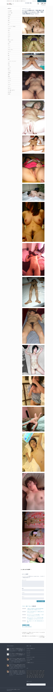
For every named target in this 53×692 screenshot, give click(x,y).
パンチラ (37, 673)
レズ (8, 57)
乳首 (39, 674)
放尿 (8, 59)
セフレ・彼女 (25, 606)
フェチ (9, 86)
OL (33, 670)
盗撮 (8, 74)
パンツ (40, 673)
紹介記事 (9, 92)
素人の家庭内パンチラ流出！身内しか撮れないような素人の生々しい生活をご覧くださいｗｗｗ (17, 672)
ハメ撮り (9, 41)
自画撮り (9, 72)
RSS (38, 4)
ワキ (8, 37)
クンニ (9, 45)
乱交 (8, 43)
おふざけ (9, 80)
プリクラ (9, 78)
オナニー (9, 51)
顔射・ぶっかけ (10, 39)
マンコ (30, 674)
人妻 (8, 18)
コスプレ (9, 70)
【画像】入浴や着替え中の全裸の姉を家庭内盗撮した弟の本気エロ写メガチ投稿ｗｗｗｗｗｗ (35, 609)
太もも (32, 675)
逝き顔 (30, 626)
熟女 (8, 20)
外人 (8, 24)
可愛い (28, 675)
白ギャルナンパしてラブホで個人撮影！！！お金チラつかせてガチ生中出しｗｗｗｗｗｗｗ (35, 615)
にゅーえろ (28, 650)
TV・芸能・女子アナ (11, 90)
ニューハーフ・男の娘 (11, 26)
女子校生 (9, 14)
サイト (23, 596)
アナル (9, 34)
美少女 (9, 16)
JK (31, 670)
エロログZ (28, 660)
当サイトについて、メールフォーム (43, 4)
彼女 (27, 626)
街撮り (9, 76)
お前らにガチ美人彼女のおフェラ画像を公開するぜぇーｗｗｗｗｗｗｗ (35, 612)
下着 (35, 674)
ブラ (27, 674)
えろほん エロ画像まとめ (30, 648)
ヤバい (9, 82)
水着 (8, 63)
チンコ (28, 673)
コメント (24, 580)
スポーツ (9, 84)
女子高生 (35, 675)
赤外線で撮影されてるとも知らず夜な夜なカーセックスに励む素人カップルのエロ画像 (33, 637)
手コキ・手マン (10, 49)
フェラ (9, 47)
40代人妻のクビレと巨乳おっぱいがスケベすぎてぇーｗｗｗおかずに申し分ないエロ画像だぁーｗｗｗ (33, 633)
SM (8, 53)
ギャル (9, 22)
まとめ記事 (10, 10)
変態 (30, 675)
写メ (43, 674)
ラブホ (24, 626)
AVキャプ (9, 88)
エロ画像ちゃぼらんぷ (30, 662)
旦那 (29, 677)
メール (23, 592)
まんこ (30, 606)
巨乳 (41, 675)
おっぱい (9, 28)
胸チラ (9, 68)
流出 (31, 677)
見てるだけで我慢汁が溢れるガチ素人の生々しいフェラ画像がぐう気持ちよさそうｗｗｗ (17, 659)
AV (27, 670)
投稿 (27, 677)
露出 (8, 55)
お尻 (8, 30)
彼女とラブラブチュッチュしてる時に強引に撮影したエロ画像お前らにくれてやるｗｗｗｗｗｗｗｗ (35, 618)
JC (28, 670)
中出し (37, 674)
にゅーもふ (28, 653)
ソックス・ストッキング (12, 61)
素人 (37, 677)
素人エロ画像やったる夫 (15, 689)
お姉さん (41, 670)
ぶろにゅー (28, 655)
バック (34, 673)
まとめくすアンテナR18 (30, 657)
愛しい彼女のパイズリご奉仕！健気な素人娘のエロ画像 (35, 621)
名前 (22, 588)
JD (30, 670)
